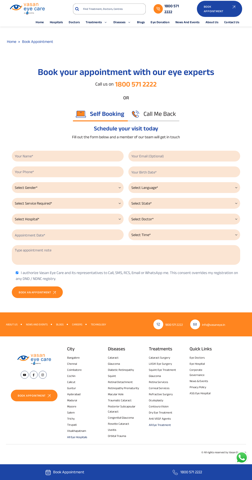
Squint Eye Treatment (162, 369)
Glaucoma (114, 363)
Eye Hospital (197, 363)
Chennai (72, 363)
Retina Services (158, 382)
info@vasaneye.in (213, 324)
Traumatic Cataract (120, 400)
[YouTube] (25, 375)
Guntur (71, 388)
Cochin (71, 376)
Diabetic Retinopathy (121, 369)
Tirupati (72, 424)
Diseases (119, 22)
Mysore (71, 406)
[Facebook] (34, 375)
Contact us (231, 22)
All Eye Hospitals (77, 437)
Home (40, 22)
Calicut (71, 382)
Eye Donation (160, 22)
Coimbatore (74, 369)
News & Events (199, 381)
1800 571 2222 (136, 84)
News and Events (187, 22)
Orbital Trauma (117, 436)
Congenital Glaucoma (121, 417)
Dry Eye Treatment (160, 412)
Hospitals (56, 22)
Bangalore (73, 357)
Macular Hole (116, 394)
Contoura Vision (159, 406)
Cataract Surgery (159, 357)
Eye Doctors (197, 357)
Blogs (141, 22)
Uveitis (112, 429)
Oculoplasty (156, 400)
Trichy (71, 418)
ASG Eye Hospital (200, 393)
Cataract (113, 357)
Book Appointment (68, 472)
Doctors (74, 22)
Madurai (72, 400)
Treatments (94, 22)
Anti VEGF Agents (160, 418)
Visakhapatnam (76, 430)
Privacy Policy (198, 387)
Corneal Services (159, 388)
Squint (112, 376)
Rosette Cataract (118, 423)
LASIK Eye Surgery (160, 363)
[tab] (100, 113)
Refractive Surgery (161, 394)
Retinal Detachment (120, 382)
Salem (71, 412)
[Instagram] (43, 375)
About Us (212, 22)
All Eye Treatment (160, 424)
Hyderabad (74, 394)
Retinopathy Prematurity (123, 388)
